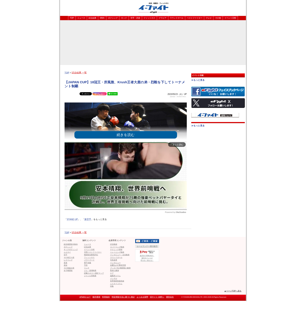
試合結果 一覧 (79, 72)
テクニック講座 (116, 249)
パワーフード (89, 260)
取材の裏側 (114, 270)
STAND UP (72, 219)
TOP (72, 18)
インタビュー (115, 263)
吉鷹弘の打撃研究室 (118, 265)
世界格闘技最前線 (117, 281)
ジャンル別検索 (90, 276)
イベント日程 (230, 18)
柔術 (65, 265)
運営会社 (170, 297)
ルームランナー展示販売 (147, 246)
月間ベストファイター (93, 252)
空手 (65, 255)
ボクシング (113, 18)
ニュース (81, 18)
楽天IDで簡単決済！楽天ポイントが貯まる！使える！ (147, 258)
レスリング (68, 260)
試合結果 (92, 18)
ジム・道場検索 (90, 270)
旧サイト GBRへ (157, 297)
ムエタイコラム (116, 284)
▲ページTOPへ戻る (232, 291)
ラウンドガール (176, 18)
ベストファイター (194, 18)
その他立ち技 (69, 257)
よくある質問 (142, 297)
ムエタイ (67, 252)
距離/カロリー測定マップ (94, 273)
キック (124, 18)
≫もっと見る (198, 80)
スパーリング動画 (117, 247)
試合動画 (113, 244)
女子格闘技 (68, 270)
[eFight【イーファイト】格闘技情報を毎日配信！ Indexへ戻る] (153, 7)
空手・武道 (135, 18)
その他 (218, 18)
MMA (102, 18)
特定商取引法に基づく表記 (123, 297)
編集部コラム (115, 276)
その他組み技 (69, 268)
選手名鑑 (87, 263)
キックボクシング (71, 249)
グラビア (162, 18)
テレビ (209, 18)
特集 (112, 286)
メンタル (113, 278)
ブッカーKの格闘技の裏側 (120, 268)
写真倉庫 (113, 260)
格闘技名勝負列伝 (91, 255)
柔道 (65, 263)
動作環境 (96, 297)
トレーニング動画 (117, 252)
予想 (85, 265)
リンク (86, 268)
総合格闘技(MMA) (71, 244)
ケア (112, 273)
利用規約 (106, 297)
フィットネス (149, 18)
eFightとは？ (85, 297)
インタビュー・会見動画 (119, 255)
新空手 (87, 219)
